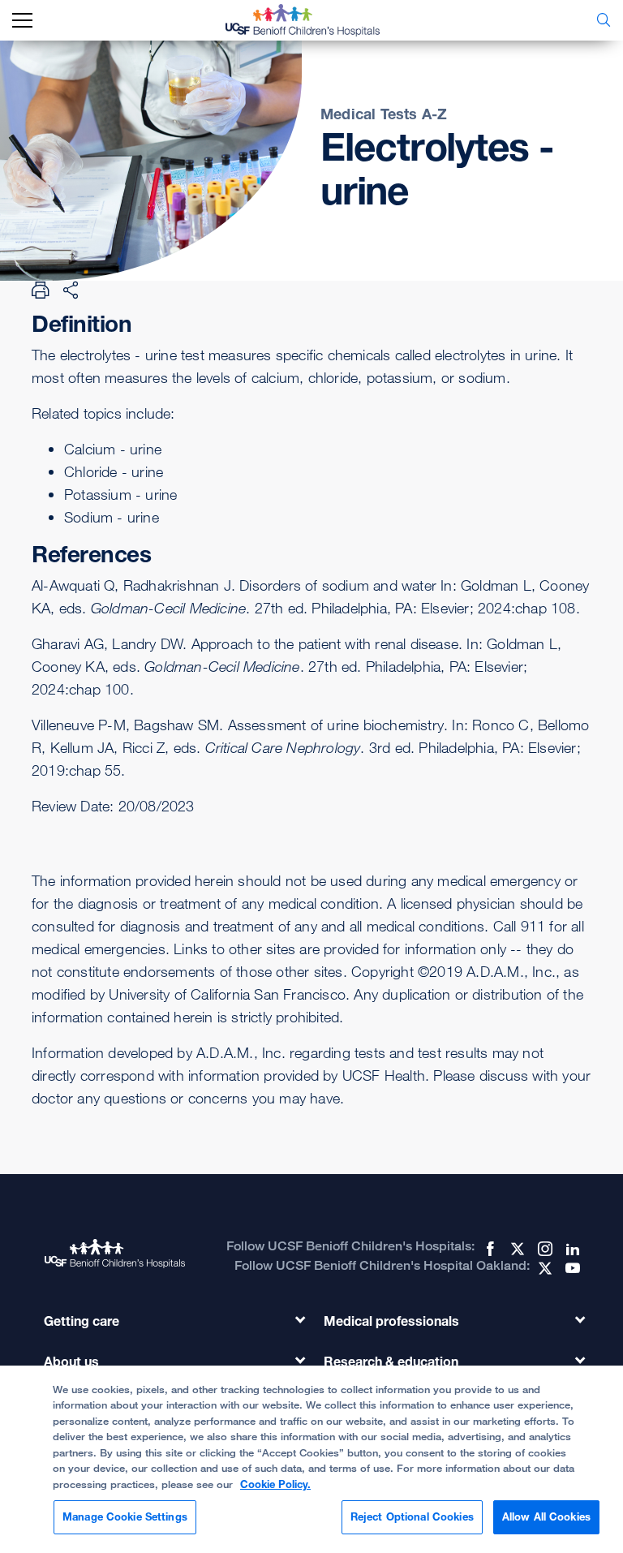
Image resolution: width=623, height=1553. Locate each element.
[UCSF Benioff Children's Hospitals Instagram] (543, 1248)
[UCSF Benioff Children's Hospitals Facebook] (488, 1248)
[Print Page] (40, 290)
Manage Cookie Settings (124, 1516)
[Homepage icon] (315, 20)
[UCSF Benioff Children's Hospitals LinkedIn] (571, 1248)
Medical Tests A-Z (383, 114)
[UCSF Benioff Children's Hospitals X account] (516, 1248)
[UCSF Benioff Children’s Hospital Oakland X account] (543, 1268)
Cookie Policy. (275, 1484)
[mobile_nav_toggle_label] (22, 21)
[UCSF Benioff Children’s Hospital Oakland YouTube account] (571, 1268)
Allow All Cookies (546, 1516)
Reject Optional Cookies (412, 1516)
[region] (311, 1459)
